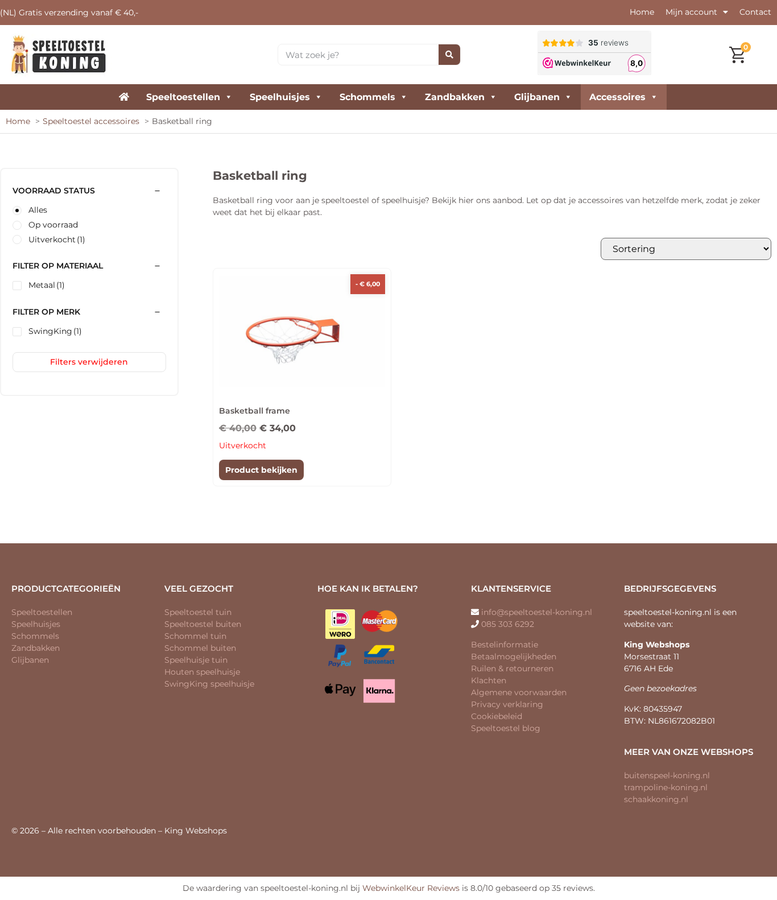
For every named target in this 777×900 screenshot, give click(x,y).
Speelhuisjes (280, 97)
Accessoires (617, 97)
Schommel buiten (200, 648)
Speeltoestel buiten (202, 624)
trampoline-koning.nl (666, 787)
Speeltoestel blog (505, 728)
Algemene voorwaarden (519, 692)
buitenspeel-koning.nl (667, 775)
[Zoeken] (449, 54)
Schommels (367, 97)
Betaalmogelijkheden (513, 656)
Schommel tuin (195, 636)
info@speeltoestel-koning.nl (536, 612)
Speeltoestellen (183, 97)
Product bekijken (261, 470)
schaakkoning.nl (656, 799)
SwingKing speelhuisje (209, 684)
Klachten (488, 680)
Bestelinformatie (504, 644)
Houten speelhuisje (202, 672)
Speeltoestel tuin (198, 612)
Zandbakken (455, 97)
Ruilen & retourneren (512, 668)
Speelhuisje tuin (196, 660)
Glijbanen (537, 97)
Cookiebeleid (496, 716)
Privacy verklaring (507, 704)
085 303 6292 (507, 624)
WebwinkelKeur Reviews (411, 888)
